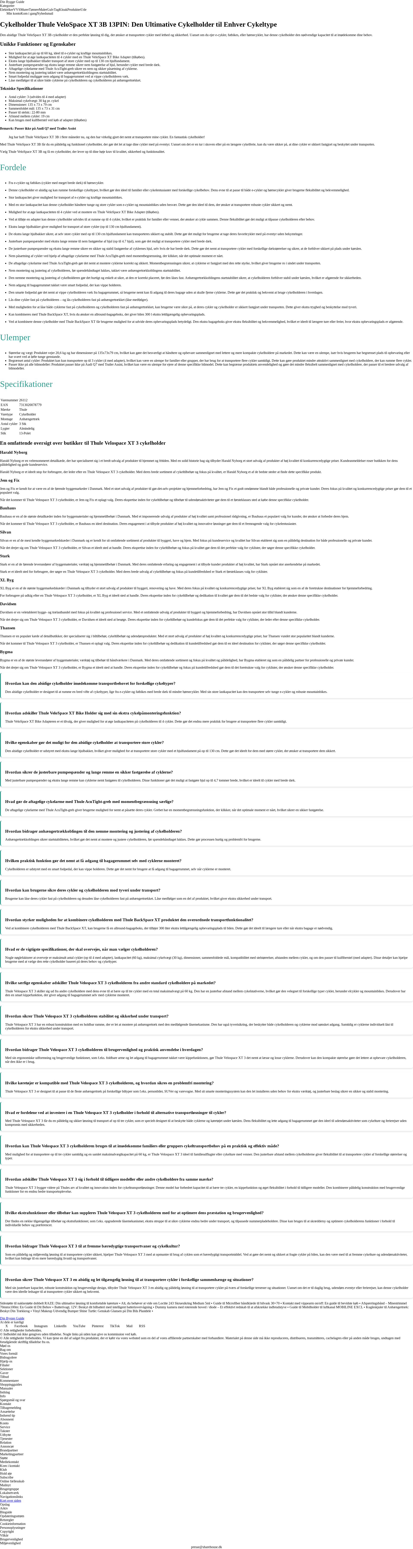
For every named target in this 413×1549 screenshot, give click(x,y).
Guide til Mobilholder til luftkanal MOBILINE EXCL (326, 1307)
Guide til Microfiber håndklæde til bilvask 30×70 (246, 1303)
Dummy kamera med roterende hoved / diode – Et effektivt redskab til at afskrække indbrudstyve (221, 1307)
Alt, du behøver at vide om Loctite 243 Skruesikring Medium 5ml (165, 1303)
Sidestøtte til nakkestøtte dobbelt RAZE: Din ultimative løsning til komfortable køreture (59, 1303)
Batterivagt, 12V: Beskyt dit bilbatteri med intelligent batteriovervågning (103, 1307)
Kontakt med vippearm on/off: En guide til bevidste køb (320, 1303)
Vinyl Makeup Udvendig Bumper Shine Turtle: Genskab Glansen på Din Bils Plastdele (92, 1311)
